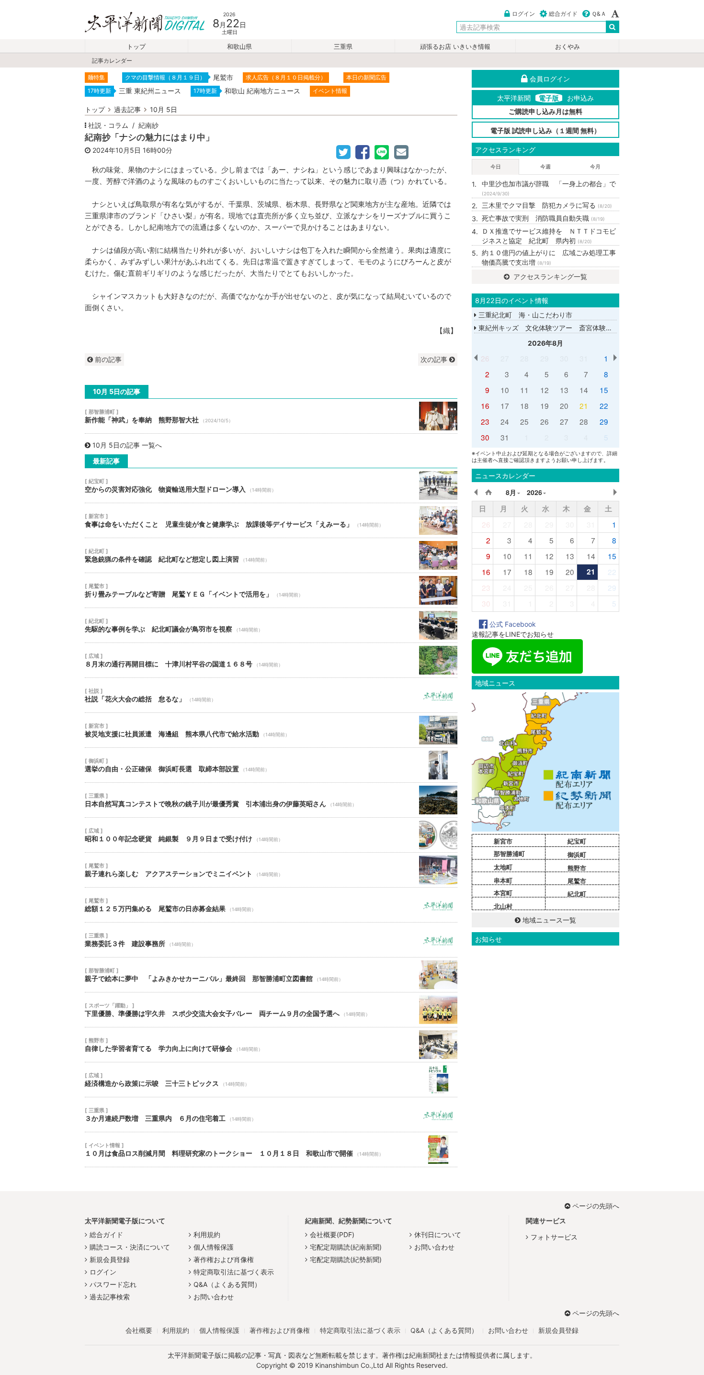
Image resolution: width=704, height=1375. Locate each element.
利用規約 (206, 1234)
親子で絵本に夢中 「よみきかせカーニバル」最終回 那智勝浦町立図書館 (271, 975)
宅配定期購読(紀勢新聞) (346, 1259)
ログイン (523, 13)
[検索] (612, 27)
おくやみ (567, 46)
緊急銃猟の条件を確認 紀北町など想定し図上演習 (271, 555)
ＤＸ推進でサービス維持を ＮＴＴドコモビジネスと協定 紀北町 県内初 (549, 236)
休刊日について (437, 1234)
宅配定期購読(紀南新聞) (346, 1247)
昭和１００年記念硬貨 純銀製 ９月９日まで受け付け (271, 835)
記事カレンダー (112, 60)
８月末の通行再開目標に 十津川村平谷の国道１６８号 (271, 660)
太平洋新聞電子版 (138, 23)
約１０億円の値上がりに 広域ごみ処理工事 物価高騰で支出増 (550, 257)
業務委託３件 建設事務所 (271, 940)
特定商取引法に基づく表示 (233, 1272)
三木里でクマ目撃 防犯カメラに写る (547, 205)
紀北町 (577, 894)
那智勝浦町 (509, 853)
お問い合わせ (213, 1297)
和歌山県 (239, 46)
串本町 (503, 880)
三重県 (343, 46)
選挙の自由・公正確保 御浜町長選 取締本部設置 (271, 765)
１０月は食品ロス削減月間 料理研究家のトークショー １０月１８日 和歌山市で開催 (271, 1149)
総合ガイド (563, 13)
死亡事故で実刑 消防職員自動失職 (543, 218)
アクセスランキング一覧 (549, 276)
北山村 (503, 906)
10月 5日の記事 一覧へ (127, 445)
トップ (136, 46)
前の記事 (107, 359)
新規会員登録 (110, 1259)
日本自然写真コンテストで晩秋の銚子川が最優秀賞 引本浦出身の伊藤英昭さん (271, 800)
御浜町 (577, 854)
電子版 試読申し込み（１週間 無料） (545, 130)
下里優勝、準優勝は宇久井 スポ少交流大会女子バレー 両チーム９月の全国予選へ (271, 1009)
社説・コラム (108, 125)
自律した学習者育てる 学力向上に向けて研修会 (271, 1044)
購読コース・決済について (130, 1247)
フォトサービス (554, 1237)
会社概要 (138, 1330)
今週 (545, 166)
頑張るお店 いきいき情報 (455, 46)
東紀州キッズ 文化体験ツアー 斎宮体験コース (551, 328)
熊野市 (577, 868)
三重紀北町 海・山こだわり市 (524, 315)
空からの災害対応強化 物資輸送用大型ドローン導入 (271, 485)
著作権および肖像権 (223, 1259)
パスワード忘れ (113, 1284)
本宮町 (503, 893)
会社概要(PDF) (332, 1234)
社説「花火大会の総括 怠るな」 (271, 695)
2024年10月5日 (116, 150)
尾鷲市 (577, 881)
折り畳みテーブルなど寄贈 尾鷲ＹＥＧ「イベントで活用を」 (271, 590)
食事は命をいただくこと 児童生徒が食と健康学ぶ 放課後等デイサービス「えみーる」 (271, 520)
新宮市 (503, 841)
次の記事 (434, 359)
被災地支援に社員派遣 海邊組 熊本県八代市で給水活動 (271, 730)
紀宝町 (577, 841)
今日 (495, 166)
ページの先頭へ (595, 1206)
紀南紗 (148, 125)
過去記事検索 (110, 1297)
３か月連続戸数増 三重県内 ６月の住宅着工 (271, 1114)
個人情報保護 (213, 1247)
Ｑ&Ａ (598, 13)
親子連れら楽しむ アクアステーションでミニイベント (271, 870)
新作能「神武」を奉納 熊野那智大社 (271, 416)
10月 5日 (163, 109)
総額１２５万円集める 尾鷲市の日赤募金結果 (271, 905)
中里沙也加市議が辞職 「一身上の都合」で (549, 188)
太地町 (503, 867)
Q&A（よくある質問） (227, 1284)
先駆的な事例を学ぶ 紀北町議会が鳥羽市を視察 (271, 625)
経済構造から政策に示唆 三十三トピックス (271, 1079)
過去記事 (127, 109)
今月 (595, 166)
